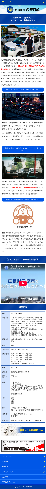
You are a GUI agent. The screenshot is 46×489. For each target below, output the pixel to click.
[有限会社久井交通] (23, 9)
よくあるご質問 (7, 472)
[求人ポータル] (23, 451)
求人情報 (5, 461)
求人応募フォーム (8, 482)
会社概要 (5, 477)
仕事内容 (5, 466)
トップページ (7, 456)
